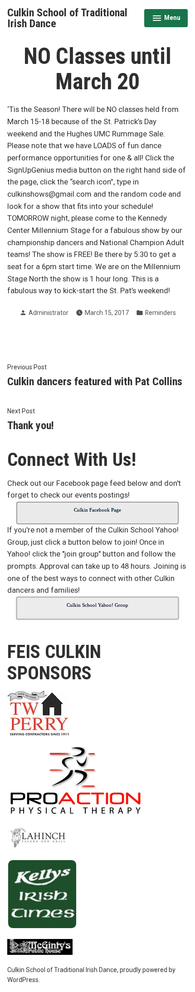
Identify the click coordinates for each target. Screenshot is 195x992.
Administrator (48, 312)
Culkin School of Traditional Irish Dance (67, 18)
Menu (166, 19)
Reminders (160, 312)
